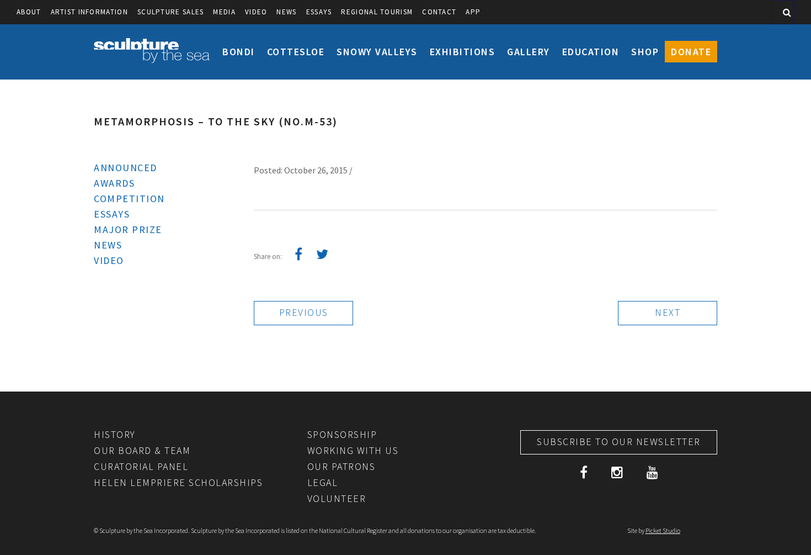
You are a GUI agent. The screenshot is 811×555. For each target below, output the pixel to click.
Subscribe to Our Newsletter (619, 441)
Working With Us (353, 450)
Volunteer (336, 498)
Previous (303, 312)
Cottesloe (296, 51)
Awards (114, 183)
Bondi (238, 51)
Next (667, 312)
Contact (439, 12)
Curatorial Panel (141, 466)
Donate (691, 51)
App (473, 12)
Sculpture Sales (170, 12)
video (256, 12)
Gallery (528, 51)
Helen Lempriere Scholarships (178, 482)
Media (224, 12)
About (29, 12)
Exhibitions (462, 51)
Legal (322, 482)
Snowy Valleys (377, 51)
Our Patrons (341, 466)
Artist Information (89, 12)
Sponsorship (342, 434)
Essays (319, 12)
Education (591, 51)
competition (129, 198)
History (115, 434)
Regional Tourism (377, 12)
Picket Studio (662, 530)
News (286, 12)
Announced (125, 167)
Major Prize (128, 229)
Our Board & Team (142, 450)
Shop (645, 51)
